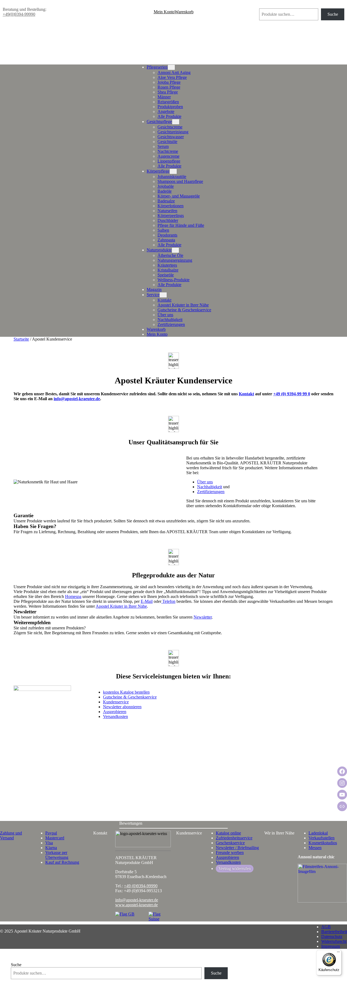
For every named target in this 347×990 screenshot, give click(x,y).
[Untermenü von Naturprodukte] (175, 250)
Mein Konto (164, 11)
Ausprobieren (114, 711)
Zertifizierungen (210, 491)
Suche (264, 6)
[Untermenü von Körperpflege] (173, 171)
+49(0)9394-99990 (19, 14)
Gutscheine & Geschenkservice (130, 697)
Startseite (21, 339)
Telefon (168, 601)
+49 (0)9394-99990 (141, 886)
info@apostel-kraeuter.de (77, 398)
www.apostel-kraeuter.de (136, 904)
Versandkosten (115, 716)
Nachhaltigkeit (209, 486)
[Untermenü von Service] (163, 295)
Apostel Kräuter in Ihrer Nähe (121, 606)
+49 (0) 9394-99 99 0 (291, 394)
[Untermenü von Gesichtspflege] (175, 122)
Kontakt (246, 394)
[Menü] (338, 953)
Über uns (205, 482)
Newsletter (203, 617)
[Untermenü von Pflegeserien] (171, 67)
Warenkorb (184, 11)
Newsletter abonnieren (122, 706)
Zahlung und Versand (11, 835)
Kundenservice (116, 702)
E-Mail (147, 601)
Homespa (73, 596)
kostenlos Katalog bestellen (126, 692)
